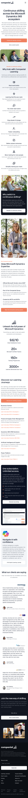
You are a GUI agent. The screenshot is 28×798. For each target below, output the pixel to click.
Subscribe (14, 768)
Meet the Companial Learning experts (14, 310)
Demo (2, 783)
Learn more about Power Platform (9, 459)
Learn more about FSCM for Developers (10, 425)
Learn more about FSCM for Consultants (10, 427)
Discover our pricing (14, 502)
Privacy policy (9, 790)
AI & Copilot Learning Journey (14, 562)
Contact (17, 783)
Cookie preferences (22, 790)
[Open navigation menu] (25, 2)
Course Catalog (19, 773)
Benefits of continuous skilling (14, 210)
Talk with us (14, 713)
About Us (17, 778)
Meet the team (18, 780)
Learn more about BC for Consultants (9, 414)
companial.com (23, 755)
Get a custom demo (14, 717)
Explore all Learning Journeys (14, 40)
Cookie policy (15, 790)
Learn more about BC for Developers (9, 411)
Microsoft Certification (20, 776)
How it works (4, 776)
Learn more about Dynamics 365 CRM (10, 438)
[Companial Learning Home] (7, 2)
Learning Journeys (5, 773)
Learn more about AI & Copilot (8, 448)
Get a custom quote (14, 45)
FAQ (2, 780)
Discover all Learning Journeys (14, 400)
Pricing (2, 778)
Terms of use (3, 790)
